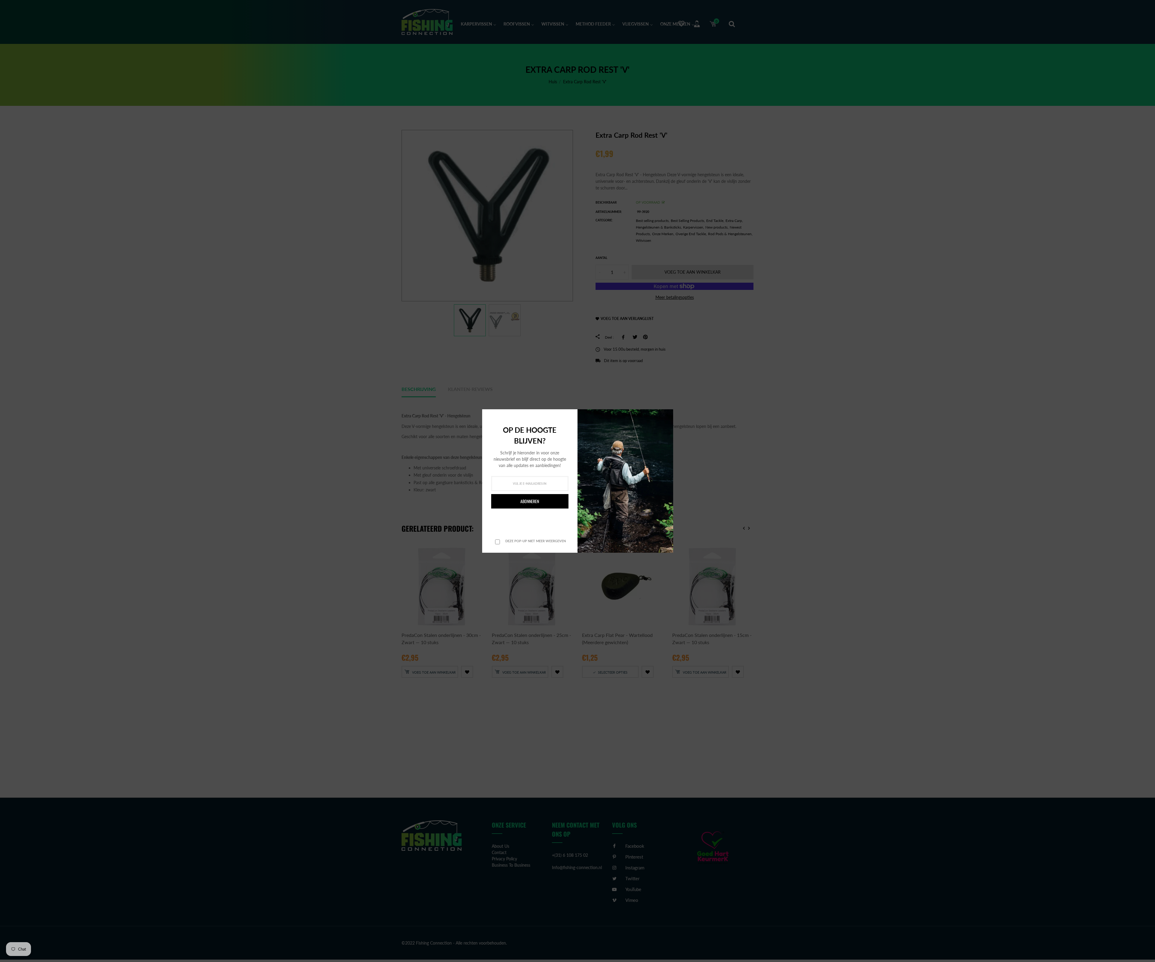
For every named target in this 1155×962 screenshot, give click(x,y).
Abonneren (529, 501)
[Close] (667, 414)
